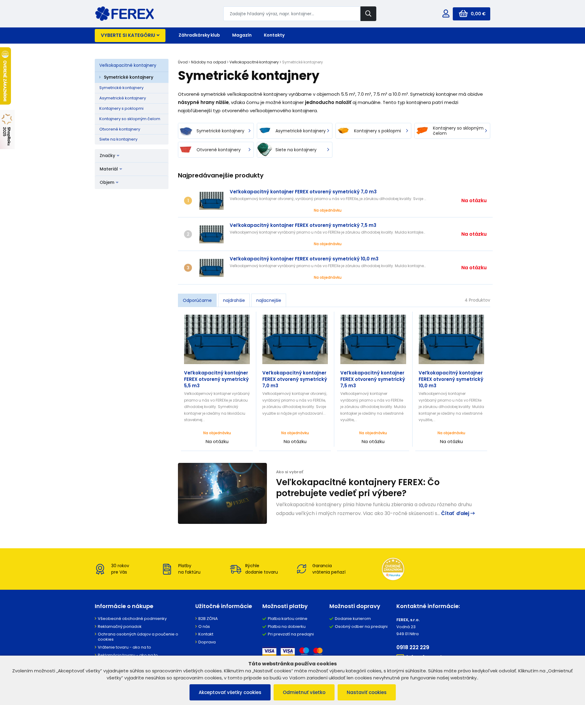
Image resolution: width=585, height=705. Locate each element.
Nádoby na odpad (208, 62)
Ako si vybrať (289, 472)
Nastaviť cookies (367, 692)
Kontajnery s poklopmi (121, 108)
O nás (204, 626)
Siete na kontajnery (118, 139)
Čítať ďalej (455, 513)
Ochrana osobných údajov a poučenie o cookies (138, 636)
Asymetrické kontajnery (122, 98)
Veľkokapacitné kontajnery (127, 65)
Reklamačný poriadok (120, 626)
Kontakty (274, 35)
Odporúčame (197, 300)
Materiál (109, 169)
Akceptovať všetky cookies (230, 692)
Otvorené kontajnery (119, 129)
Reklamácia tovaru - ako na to (128, 655)
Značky (107, 155)
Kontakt (205, 634)
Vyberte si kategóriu (128, 35)
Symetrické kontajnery (128, 77)
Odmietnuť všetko (304, 692)
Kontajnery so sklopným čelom (129, 119)
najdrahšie (234, 300)
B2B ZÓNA (208, 618)
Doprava (207, 642)
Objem (107, 182)
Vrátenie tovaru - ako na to (124, 647)
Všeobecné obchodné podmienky (132, 618)
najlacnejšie (268, 300)
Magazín (242, 35)
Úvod (183, 62)
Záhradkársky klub (199, 35)
